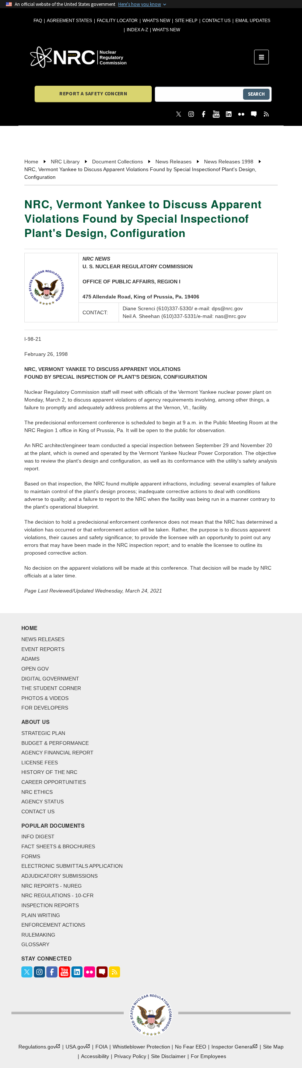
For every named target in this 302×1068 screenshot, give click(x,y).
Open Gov (35, 669)
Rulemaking (38, 935)
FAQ (38, 20)
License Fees (39, 762)
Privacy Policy (130, 1056)
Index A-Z (137, 29)
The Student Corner (51, 688)
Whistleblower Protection (141, 1047)
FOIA (101, 1047)
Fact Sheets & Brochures (58, 846)
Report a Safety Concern (93, 93)
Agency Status (42, 801)
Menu (264, 57)
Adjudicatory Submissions (59, 876)
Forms (30, 856)
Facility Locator (117, 20)
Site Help (186, 20)
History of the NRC (49, 772)
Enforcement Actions (53, 925)
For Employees (208, 1056)
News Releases (42, 639)
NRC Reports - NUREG (51, 886)
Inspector (232, 1047)
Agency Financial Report (57, 753)
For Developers (44, 708)
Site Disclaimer (168, 1056)
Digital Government (50, 679)
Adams (30, 659)
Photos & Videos (45, 698)
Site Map (273, 1047)
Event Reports (42, 649)
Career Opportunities (53, 782)
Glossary (35, 944)
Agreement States (69, 20)
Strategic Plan (43, 733)
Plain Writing (40, 915)
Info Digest (38, 836)
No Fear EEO (190, 1047)
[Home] (142, 57)
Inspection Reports (50, 905)
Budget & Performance (55, 743)
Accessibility (95, 1056)
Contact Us (216, 20)
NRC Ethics (37, 792)
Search (256, 94)
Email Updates (252, 20)
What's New (156, 20)
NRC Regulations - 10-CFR (57, 895)
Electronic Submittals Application (72, 866)
